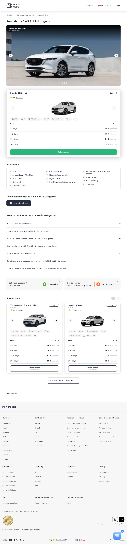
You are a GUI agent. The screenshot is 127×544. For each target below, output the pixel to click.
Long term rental (105, 441)
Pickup (5, 459)
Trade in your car (41, 503)
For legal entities (105, 428)
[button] (60, 83)
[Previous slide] (11, 55)
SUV (111, 93)
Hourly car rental (73, 437)
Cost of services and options (109, 437)
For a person (103, 423)
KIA (36, 432)
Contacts (70, 477)
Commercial (7, 450)
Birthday (102, 477)
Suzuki (37, 437)
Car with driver (72, 450)
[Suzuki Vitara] (93, 320)
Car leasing (71, 441)
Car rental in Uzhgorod (25, 15)
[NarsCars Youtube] (84, 540)
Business (5, 432)
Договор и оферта (31, 511)
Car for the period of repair (76, 423)
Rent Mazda (11, 393)
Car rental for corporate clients (78, 446)
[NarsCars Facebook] (76, 540)
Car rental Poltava (9, 490)
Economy (6, 423)
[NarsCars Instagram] (80, 540)
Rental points (72, 472)
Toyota (37, 423)
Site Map (18, 511)
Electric (5, 455)
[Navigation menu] (119, 5)
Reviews (38, 481)
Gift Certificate (104, 472)
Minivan (5, 441)
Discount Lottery (105, 481)
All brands (38, 446)
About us (38, 477)
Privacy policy (7, 511)
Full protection (104, 432)
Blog (36, 472)
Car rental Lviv (7, 472)
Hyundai (38, 428)
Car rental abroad (73, 432)
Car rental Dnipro (8, 486)
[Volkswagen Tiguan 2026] (35, 320)
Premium (6, 446)
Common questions (9, 503)
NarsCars (9, 15)
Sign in (69, 503)
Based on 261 (64, 540)
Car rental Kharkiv (9, 481)
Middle (4, 428)
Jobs (36, 486)
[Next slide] (116, 55)
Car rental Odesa (8, 477)
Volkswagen (39, 441)
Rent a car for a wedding (76, 428)
